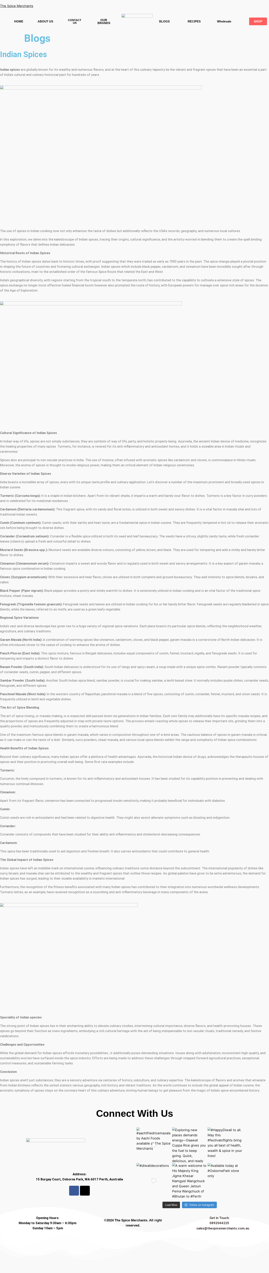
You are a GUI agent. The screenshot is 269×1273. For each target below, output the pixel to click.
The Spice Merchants (16, 6)
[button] (224, 21)
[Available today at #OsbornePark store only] (225, 1180)
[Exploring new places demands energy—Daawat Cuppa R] (189, 1145)
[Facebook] (74, 1191)
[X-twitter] (85, 1191)
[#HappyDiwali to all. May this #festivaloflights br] (225, 1145)
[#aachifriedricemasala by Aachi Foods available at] (154, 1145)
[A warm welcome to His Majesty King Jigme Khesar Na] (189, 1180)
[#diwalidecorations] (154, 1180)
